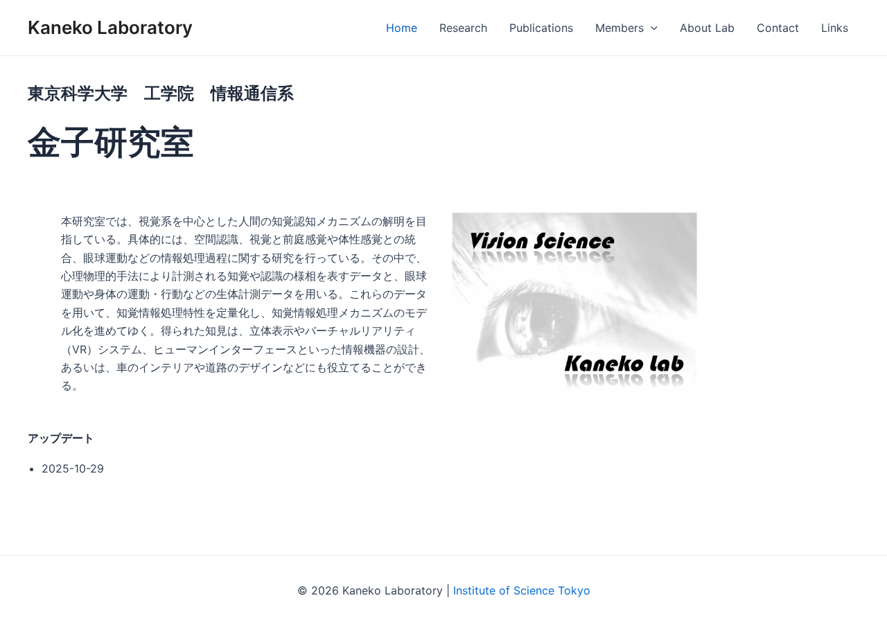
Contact (778, 28)
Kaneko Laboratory (110, 27)
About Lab (707, 28)
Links (834, 28)
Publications (541, 28)
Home (401, 28)
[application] (651, 27)
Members (619, 28)
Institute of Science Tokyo (521, 590)
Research (463, 28)
